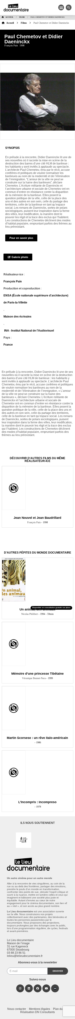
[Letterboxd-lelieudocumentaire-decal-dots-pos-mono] (55, 988)
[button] (61, 7)
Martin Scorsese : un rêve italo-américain (37, 738)
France (8, 344)
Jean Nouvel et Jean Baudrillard (37, 518)
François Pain (12, 281)
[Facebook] (38, 988)
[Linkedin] (29, 988)
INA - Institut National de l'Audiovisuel (28, 330)
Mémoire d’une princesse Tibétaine (37, 673)
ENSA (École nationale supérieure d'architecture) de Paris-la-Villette (35, 299)
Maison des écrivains (17, 316)
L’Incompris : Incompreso (37, 802)
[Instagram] (20, 988)
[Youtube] (46, 988)
